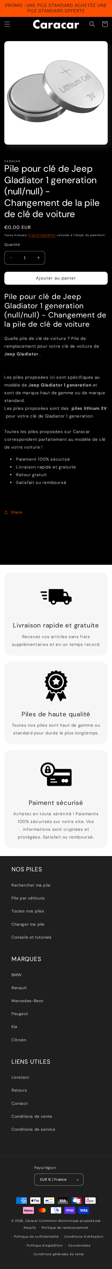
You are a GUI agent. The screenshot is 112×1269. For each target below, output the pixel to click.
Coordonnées (79, 1245)
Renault (18, 987)
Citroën (18, 1039)
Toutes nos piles (27, 911)
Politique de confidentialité (36, 1236)
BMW (16, 974)
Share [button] (16, 512)
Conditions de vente (31, 1116)
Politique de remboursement (65, 1228)
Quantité (12, 244)
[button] (7, 24)
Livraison (20, 1077)
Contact (19, 1103)
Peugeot (19, 1013)
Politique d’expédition (45, 1245)
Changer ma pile (28, 924)
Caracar (31, 1221)
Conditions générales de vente (59, 1254)
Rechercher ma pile (31, 885)
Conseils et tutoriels (31, 937)
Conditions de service (33, 1129)
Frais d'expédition (42, 235)
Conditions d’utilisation (83, 1236)
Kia (14, 1026)
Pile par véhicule (28, 898)
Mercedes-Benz (27, 1000)
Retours (19, 1090)
